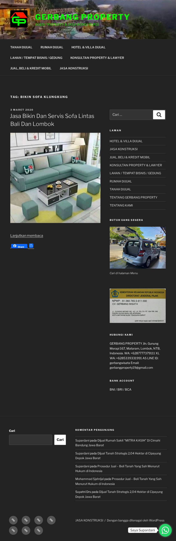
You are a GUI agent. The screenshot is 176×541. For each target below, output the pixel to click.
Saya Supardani (142, 530)
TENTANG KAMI (121, 205)
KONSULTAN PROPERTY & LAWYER (97, 58)
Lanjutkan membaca (26, 236)
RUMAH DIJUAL (52, 47)
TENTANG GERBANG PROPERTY (133, 197)
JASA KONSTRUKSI (74, 68)
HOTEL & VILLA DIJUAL (88, 47)
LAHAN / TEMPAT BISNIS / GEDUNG (36, 58)
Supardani (82, 440)
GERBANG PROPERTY (82, 17)
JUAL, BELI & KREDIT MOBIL (31, 68)
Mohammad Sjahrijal (89, 479)
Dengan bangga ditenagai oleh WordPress (135, 520)
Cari (12, 430)
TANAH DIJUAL (21, 47)
